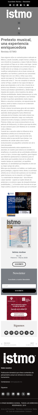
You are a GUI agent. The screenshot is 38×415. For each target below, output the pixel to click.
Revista (18, 2)
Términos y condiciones (24, 409)
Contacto (28, 411)
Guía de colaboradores (17, 411)
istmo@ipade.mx (16, 382)
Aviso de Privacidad (8, 409)
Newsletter (26, 2)
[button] (19, 22)
